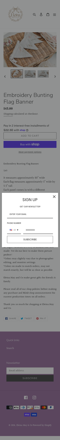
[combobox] (14, 230)
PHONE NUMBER (14, 223)
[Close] (54, 196)
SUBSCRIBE (30, 239)
